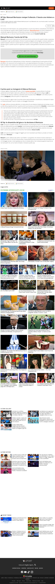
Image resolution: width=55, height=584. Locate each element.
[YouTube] (25, 572)
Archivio (41, 568)
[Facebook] (22, 572)
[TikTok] (29, 572)
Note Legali (19, 580)
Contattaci (23, 568)
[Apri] (1, 8)
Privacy (23, 580)
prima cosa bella (30, 91)
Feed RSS (36, 568)
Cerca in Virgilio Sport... (26, 565)
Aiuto (42, 580)
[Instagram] (32, 572)
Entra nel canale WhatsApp (28, 56)
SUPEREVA (28, 579)
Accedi (51, 8)
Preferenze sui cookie (36, 580)
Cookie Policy (28, 580)
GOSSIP (4, 14)
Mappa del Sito (30, 568)
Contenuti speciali (16, 568)
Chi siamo (13, 580)
